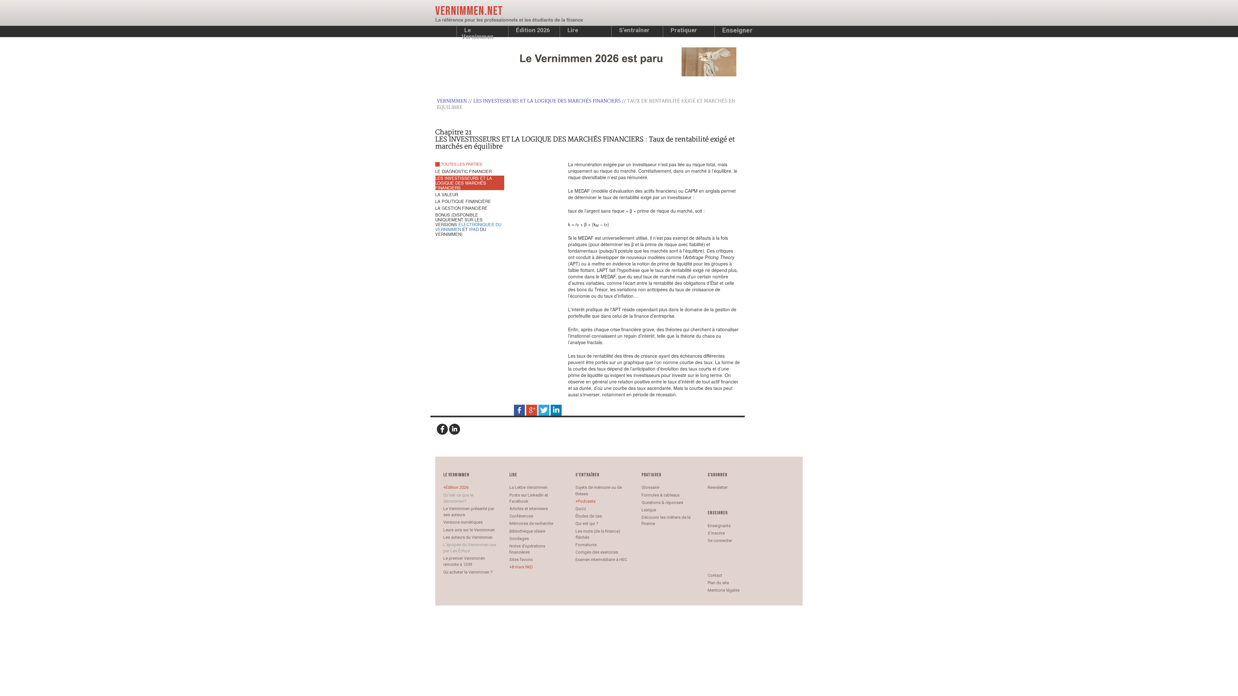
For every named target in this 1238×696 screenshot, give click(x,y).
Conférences (521, 516)
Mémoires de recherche (531, 523)
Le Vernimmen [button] (478, 32)
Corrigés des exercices (596, 552)
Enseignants (719, 525)
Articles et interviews (528, 508)
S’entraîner (634, 30)
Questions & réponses (662, 502)
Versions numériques (463, 522)
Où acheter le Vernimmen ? (468, 572)
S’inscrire (716, 533)
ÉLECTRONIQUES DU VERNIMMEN (468, 226)
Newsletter (718, 487)
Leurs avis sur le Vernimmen (469, 529)
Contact (715, 575)
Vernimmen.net (469, 11)
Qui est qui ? (586, 523)
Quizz (580, 508)
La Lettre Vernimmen (528, 487)
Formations (586, 544)
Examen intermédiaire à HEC (601, 559)
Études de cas (588, 516)
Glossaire (650, 487)
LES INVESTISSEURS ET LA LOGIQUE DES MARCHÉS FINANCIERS (547, 101)
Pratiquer (684, 30)
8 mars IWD (522, 567)
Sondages (519, 538)
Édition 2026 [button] (533, 30)
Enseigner (737, 30)
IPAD (474, 229)
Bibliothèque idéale (527, 531)
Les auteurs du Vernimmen (468, 537)
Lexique (649, 510)
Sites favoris (521, 559)
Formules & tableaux (661, 495)
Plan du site (718, 582)
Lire (572, 30)
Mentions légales (724, 590)
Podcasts (586, 501)
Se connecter (720, 540)
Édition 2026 (457, 487)
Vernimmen (452, 101)
